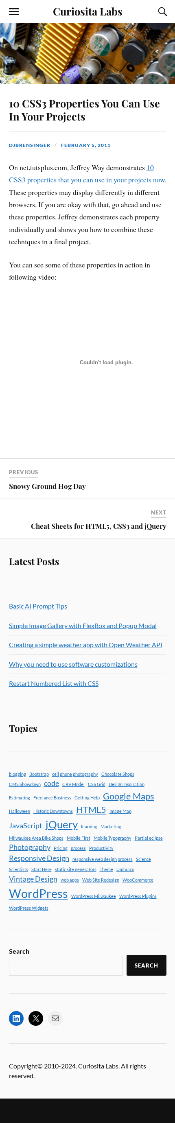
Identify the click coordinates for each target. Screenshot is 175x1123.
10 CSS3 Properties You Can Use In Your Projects (84, 109)
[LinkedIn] (16, 1018)
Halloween (19, 811)
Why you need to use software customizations (73, 664)
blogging (17, 774)
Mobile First (78, 838)
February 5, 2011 (86, 145)
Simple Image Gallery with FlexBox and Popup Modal (83, 625)
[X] (35, 1018)
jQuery (62, 824)
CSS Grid (96, 784)
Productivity (101, 848)
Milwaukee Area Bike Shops (36, 838)
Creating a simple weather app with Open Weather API (85, 644)
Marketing (111, 826)
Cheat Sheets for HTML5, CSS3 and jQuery (98, 525)
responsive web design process (102, 859)
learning (89, 826)
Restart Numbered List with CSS (53, 683)
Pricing (61, 848)
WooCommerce (137, 879)
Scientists (18, 869)
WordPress (38, 893)
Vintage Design (33, 879)
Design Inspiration (126, 784)
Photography (29, 847)
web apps (70, 879)
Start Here (41, 869)
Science (143, 859)
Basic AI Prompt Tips (38, 606)
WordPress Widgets (28, 908)
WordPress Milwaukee (93, 896)
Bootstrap (39, 774)
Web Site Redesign (100, 879)
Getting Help (87, 797)
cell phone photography (75, 774)
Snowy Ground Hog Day (47, 486)
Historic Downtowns (53, 811)
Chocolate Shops (117, 774)
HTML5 (91, 809)
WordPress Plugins (138, 896)
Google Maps (128, 795)
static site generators (75, 869)
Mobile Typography (112, 838)
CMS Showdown (25, 784)
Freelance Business (52, 797)
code (51, 783)
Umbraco (125, 869)
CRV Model (73, 784)
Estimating (19, 797)
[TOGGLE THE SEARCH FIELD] (161, 12)
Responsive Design (39, 858)
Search (19, 951)
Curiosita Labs (87, 11)
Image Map (120, 811)
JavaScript (25, 825)
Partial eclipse (149, 838)
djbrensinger (29, 145)
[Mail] (55, 1018)
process (78, 848)
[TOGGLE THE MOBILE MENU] (14, 12)
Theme (106, 869)
